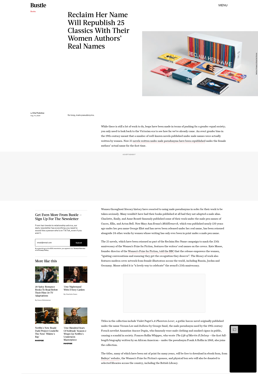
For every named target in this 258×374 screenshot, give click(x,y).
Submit (79, 242)
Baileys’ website (110, 358)
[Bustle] (38, 5)
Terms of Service (79, 248)
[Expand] (233, 327)
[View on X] (164, 293)
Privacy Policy (43, 250)
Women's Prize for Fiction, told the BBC (150, 251)
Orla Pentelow (38, 113)
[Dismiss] (253, 327)
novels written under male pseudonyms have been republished (169, 141)
